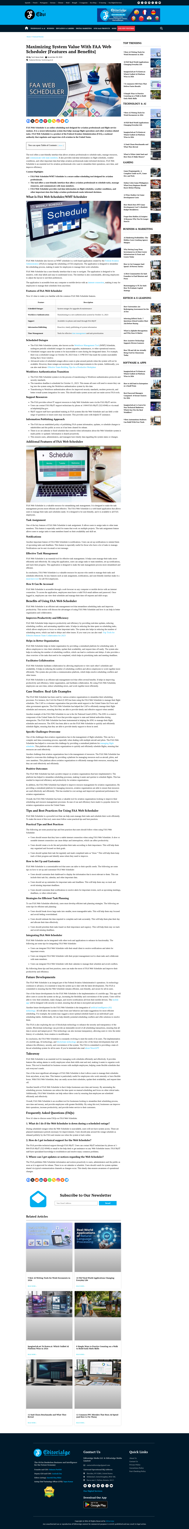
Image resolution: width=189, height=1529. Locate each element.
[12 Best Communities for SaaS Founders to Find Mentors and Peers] (155, 275)
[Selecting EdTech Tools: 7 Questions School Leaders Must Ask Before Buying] (155, 319)
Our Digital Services (115, 3)
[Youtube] (159, 3)
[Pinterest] (145, 3)
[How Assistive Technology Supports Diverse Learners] (155, 341)
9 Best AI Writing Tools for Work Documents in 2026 (49, 1279)
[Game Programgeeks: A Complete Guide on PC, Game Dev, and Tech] (155, 172)
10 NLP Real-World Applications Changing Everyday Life (95, 1279)
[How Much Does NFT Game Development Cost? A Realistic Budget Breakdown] (155, 206)
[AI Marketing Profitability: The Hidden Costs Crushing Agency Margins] (155, 238)
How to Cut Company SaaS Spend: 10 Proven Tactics (134, 265)
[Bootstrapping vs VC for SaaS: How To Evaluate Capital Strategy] (155, 286)
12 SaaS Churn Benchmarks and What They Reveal (47, 1415)
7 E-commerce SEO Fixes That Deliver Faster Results (135, 85)
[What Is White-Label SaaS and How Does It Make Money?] (155, 155)
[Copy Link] (54, 121)
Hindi (68, 3)
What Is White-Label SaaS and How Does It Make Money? (136, 155)
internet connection (96, 282)
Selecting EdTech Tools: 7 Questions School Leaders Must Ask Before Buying (136, 321)
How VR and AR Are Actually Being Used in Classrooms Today (135, 352)
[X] (32, 121)
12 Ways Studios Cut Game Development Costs (134, 196)
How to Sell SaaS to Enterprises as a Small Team (136, 384)
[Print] (62, 121)
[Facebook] (138, 3)
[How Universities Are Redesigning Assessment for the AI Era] (155, 307)
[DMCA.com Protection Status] (49, 1497)
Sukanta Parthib (55, 1469)
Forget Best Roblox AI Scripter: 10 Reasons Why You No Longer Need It (136, 219)
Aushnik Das (57, 1473)
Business (50, 28)
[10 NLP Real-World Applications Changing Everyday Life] (155, 63)
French (35, 3)
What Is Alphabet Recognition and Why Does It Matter (136, 332)
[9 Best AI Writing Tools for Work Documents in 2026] (155, 53)
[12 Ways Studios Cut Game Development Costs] (155, 196)
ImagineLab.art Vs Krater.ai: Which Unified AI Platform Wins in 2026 (48, 1347)
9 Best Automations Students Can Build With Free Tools (135, 420)
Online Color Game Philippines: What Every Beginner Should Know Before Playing (136, 185)
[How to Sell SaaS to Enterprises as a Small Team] (155, 384)
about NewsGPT (92, 1048)
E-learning (102, 3)
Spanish (27, 3)
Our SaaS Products (102, 28)
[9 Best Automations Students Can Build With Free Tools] (155, 420)
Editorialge (110, 1521)
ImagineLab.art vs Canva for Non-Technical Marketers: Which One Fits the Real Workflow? (135, 409)
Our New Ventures (126, 28)
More (114, 28)
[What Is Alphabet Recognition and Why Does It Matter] (155, 331)
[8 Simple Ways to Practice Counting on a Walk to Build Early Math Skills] (155, 94)
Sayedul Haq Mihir (54, 1478)
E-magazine (84, 3)
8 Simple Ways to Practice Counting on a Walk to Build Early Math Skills (97, 1347)
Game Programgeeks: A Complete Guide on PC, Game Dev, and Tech (135, 173)
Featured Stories (38, 37)
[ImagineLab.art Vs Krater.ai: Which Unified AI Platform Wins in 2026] (155, 73)
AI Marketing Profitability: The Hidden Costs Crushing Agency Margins (136, 240)
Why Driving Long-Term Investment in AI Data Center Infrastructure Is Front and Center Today (135, 253)
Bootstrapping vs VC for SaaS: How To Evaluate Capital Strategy (135, 288)
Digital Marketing (84, 28)
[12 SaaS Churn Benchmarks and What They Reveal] (155, 145)
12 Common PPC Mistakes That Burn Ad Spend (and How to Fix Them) (97, 1415)
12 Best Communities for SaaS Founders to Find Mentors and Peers (136, 276)
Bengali (74, 3)
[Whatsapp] (50, 121)
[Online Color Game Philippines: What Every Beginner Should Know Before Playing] (155, 184)
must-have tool (32, 579)
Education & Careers (65, 28)
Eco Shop (93, 3)
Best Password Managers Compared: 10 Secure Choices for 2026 (135, 395)
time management (79, 333)
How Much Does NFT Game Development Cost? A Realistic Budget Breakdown (136, 207)
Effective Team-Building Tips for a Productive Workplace (72, 367)
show (60, 145)
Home (29, 37)
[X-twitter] (142, 3)
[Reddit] (37, 121)
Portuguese (44, 3)
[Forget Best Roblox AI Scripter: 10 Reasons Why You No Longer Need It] (155, 217)
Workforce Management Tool (86, 345)
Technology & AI (38, 28)
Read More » (32, 1286)
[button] (161, 28)
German (52, 3)
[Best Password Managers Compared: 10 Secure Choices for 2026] (155, 394)
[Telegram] (67, 121)
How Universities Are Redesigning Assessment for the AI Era (136, 309)
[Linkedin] (149, 3)
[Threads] (156, 3)
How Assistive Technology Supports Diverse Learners (134, 341)
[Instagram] (152, 3)
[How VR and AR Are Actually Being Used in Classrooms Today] (155, 351)
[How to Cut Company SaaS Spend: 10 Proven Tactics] (155, 265)
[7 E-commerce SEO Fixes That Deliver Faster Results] (155, 84)
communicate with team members (44, 158)
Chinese (60, 3)
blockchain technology (66, 1042)
